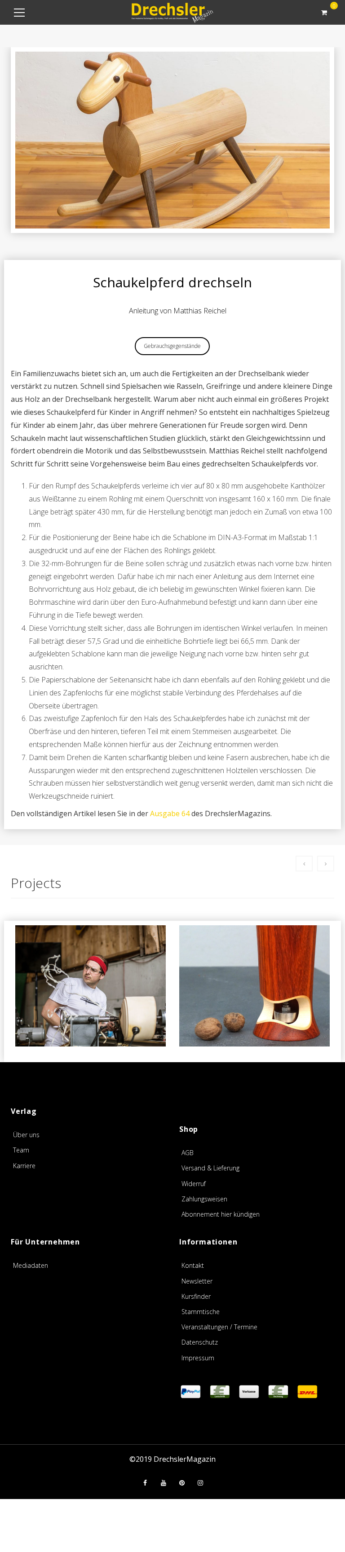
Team (21, 1150)
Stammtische (200, 1311)
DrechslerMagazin (185, 1459)
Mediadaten (30, 1265)
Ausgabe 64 (170, 813)
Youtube (163, 1483)
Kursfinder (196, 1296)
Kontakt (192, 1265)
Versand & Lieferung (210, 1168)
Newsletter (196, 1281)
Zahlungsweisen (204, 1199)
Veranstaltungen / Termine (219, 1327)
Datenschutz (199, 1342)
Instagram (200, 1483)
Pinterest (182, 1483)
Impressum (197, 1358)
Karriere (24, 1165)
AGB (187, 1152)
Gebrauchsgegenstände (172, 346)
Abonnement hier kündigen (220, 1214)
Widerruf (193, 1183)
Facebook (145, 1483)
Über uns (26, 1134)
